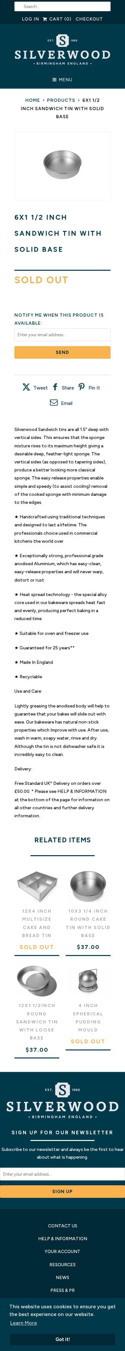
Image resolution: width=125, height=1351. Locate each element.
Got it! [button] (62, 1339)
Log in (30, 19)
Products (61, 100)
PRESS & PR (62, 1290)
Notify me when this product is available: (59, 319)
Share (68, 388)
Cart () (59, 19)
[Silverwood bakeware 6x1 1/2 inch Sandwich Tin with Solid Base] (62, 165)
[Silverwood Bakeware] (62, 51)
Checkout (90, 19)
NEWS (62, 1277)
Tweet (40, 388)
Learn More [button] (23, 1323)
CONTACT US (62, 1226)
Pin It (94, 388)
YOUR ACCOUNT (62, 1251)
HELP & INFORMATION (62, 1238)
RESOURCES (62, 1265)
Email (66, 403)
